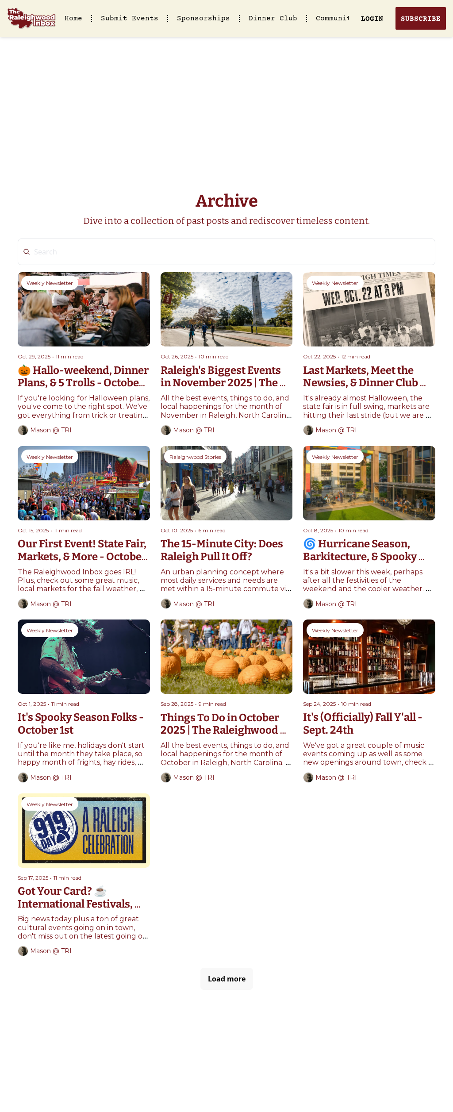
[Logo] (31, 19)
